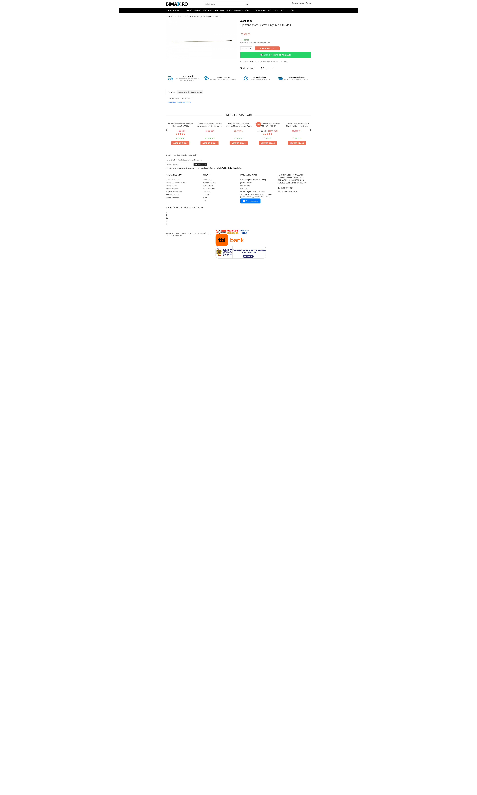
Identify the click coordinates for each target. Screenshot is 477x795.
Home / (169, 16)
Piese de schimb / (180, 16)
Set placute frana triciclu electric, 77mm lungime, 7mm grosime (238, 124)
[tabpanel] (201, 39)
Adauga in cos (267, 48)
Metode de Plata (210, 10)
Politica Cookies (171, 186)
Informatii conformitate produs (179, 102)
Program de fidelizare (174, 191)
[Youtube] (166, 218)
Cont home (207, 191)
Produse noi (226, 10)
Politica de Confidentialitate (232, 168)
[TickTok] (166, 221)
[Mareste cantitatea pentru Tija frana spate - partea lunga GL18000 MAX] (250, 48)
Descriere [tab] (171, 92)
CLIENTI (206, 175)
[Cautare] (247, 4)
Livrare (197, 10)
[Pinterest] (166, 215)
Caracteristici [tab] (183, 92)
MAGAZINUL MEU (174, 175)
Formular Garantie (172, 194)
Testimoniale (260, 10)
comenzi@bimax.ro (288, 191)
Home (188, 10)
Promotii (238, 10)
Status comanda (209, 188)
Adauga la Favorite (249, 68)
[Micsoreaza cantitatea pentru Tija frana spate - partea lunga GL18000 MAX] (242, 48)
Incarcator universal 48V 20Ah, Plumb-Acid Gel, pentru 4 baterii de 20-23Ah (296, 124)
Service (248, 10)
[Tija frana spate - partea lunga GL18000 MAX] (201, 39)
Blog (283, 10)
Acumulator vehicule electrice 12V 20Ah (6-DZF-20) (180, 124)
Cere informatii (268, 68)
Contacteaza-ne (252, 201)
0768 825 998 (286, 188)
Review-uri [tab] (196, 92)
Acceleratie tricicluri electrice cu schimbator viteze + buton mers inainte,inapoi (209, 124)
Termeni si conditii (172, 180)
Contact (291, 10)
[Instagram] (166, 224)
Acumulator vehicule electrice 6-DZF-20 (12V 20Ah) (267, 124)
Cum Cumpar (208, 186)
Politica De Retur (172, 188)
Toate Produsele (174, 10)
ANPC (205, 197)
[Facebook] (166, 212)
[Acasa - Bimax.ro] (178, 4)
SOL (204, 200)
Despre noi (273, 10)
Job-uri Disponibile (172, 197)
